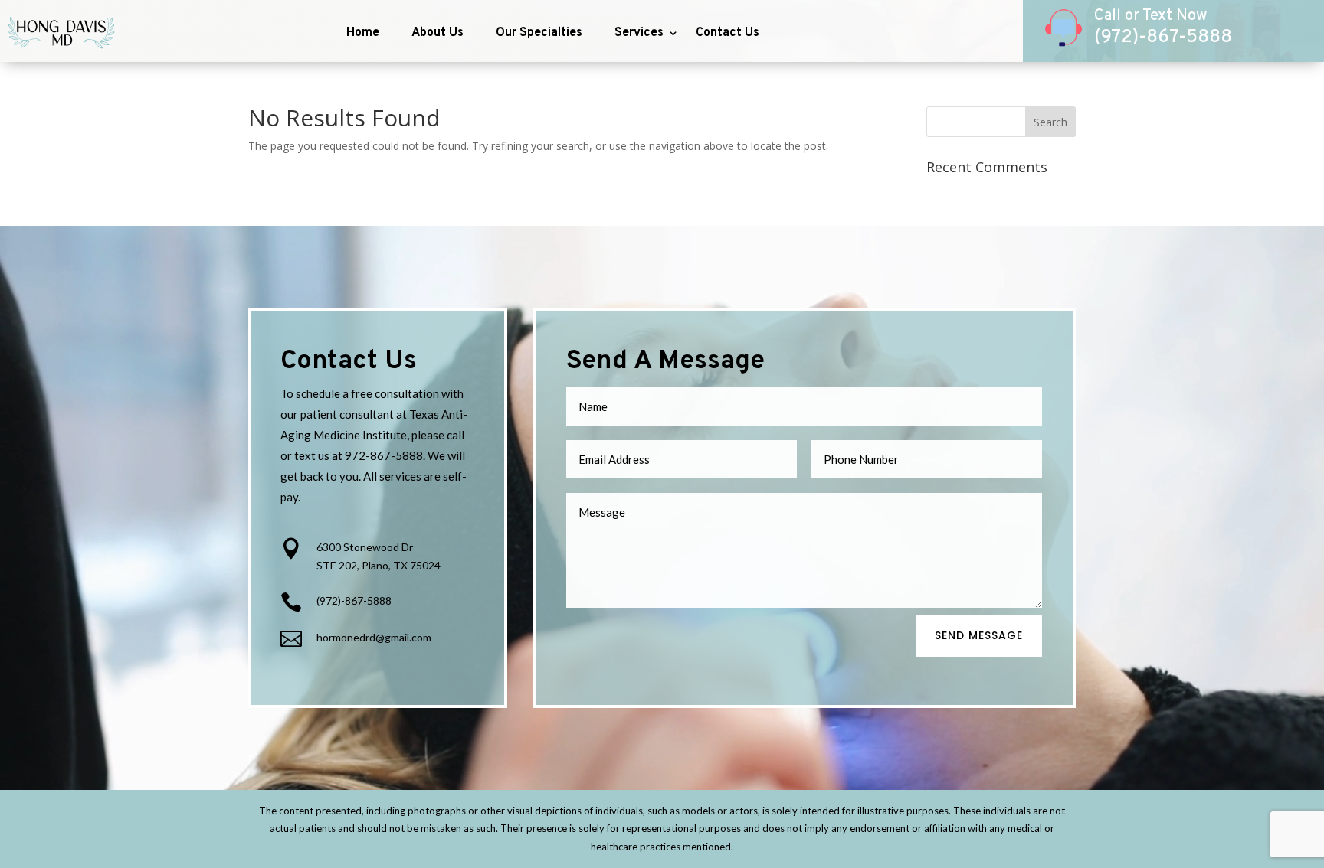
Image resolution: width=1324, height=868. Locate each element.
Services (639, 33)
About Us (437, 33)
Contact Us (727, 33)
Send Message (979, 635)
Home (362, 33)
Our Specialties (539, 33)
